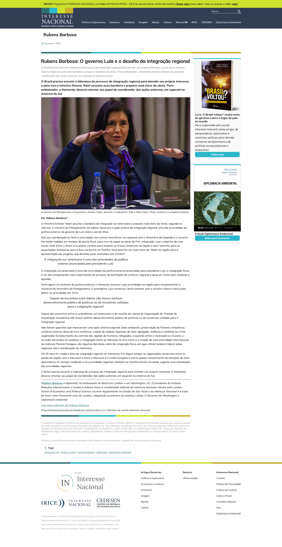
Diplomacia (102, 452)
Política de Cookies (226, 489)
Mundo (155, 22)
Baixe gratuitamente (217, 238)
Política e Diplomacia (93, 22)
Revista (181, 22)
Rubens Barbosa (59, 34)
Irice (218, 507)
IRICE (194, 22)
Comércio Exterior (86, 452)
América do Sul (51, 452)
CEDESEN (206, 22)
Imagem (143, 22)
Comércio (114, 22)
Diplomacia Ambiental (228, 22)
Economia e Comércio (152, 484)
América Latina (68, 452)
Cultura (167, 22)
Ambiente (129, 22)
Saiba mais (217, 154)
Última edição (190, 478)
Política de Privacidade (228, 484)
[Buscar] (239, 11)
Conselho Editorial (226, 501)
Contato (220, 478)
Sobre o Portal (224, 495)
